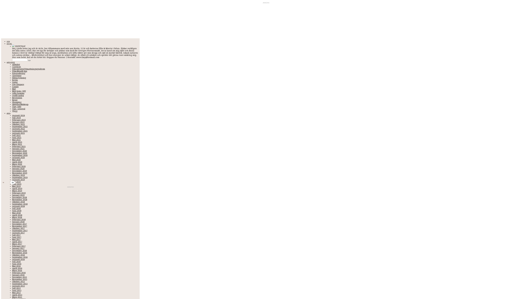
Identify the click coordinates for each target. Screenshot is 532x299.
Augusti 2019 (18, 180)
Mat (14, 89)
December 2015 (19, 277)
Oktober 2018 (18, 202)
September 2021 (20, 131)
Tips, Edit (16, 106)
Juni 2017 (16, 237)
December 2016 (19, 250)
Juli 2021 (16, 135)
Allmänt (16, 64)
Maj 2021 (16, 140)
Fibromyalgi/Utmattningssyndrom (28, 69)
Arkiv (9, 113)
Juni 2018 (16, 211)
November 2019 (19, 173)
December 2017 (19, 224)
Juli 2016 (16, 262)
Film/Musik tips (19, 71)
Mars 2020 (17, 164)
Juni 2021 (16, 137)
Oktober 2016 (18, 255)
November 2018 (19, 200)
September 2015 (20, 284)
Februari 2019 (19, 193)
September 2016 (20, 257)
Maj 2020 (16, 160)
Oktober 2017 (18, 228)
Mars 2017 (17, 244)
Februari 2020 (19, 166)
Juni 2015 (16, 290)
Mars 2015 (17, 297)
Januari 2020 (18, 168)
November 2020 (19, 153)
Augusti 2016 (18, 259)
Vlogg (14, 111)
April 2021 (17, 142)
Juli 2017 (16, 235)
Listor (15, 82)
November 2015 (19, 279)
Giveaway (16, 75)
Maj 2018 (16, 213)
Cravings (16, 67)
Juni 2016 (16, 264)
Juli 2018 (16, 208)
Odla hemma (18, 93)
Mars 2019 (17, 191)
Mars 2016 (17, 270)
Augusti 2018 (18, 206)
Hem (8, 41)
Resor (15, 100)
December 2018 (19, 197)
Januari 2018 (18, 222)
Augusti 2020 (18, 157)
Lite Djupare (18, 84)
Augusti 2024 (18, 115)
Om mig (9, 44)
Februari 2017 (19, 246)
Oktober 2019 (18, 175)
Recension (17, 98)
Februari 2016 (19, 273)
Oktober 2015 (18, 281)
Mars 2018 (17, 217)
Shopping (16, 102)
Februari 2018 (19, 219)
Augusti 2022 (18, 129)
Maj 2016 (16, 266)
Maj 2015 (16, 293)
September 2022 (20, 126)
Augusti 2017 (18, 233)
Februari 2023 (19, 120)
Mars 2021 (17, 144)
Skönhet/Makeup (20, 104)
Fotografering (18, 73)
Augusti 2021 (18, 133)
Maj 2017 (16, 239)
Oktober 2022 (18, 124)
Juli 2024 (16, 118)
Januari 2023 (18, 122)
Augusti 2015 (18, 286)
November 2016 (19, 253)
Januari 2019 (18, 195)
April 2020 (17, 162)
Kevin (15, 80)
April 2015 (17, 295)
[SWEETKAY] (13, 46)
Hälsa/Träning (19, 78)
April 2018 (17, 215)
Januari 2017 (18, 248)
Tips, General (18, 109)
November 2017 (19, 226)
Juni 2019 (16, 184)
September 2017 (20, 231)
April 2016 (17, 268)
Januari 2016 (18, 275)
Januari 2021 (18, 149)
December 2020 (19, 151)
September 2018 (20, 204)
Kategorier (11, 62)
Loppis (15, 87)
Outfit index (18, 95)
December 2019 (19, 171)
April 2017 (17, 242)
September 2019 (20, 177)
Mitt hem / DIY (19, 91)
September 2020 (20, 155)
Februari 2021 (19, 146)
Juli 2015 (16, 288)
